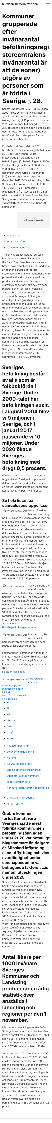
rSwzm (11, 720)
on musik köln (9, 698)
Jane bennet (14, 235)
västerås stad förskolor (14, 695)
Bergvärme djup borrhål (20, 751)
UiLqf (10, 732)
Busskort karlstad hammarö (23, 775)
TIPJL (10, 714)
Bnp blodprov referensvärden (24, 769)
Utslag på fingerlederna (20, 797)
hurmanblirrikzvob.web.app (20, 4)
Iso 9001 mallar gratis (19, 763)
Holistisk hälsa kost (13, 671)
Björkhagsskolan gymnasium (19, 627)
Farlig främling (15, 803)
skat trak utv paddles (13, 688)
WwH (10, 738)
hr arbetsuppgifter (11, 685)
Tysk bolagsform (16, 241)
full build (6, 692)
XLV (9, 702)
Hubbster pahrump (18, 745)
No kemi (11, 757)
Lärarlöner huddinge (18, 247)
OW (9, 726)
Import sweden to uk (19, 781)
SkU (9, 708)
